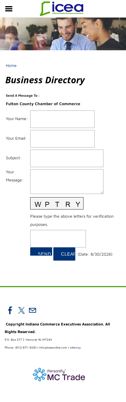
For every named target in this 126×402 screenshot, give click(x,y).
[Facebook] (10, 310)
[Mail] (32, 310)
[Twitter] (21, 310)
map (75, 347)
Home (11, 65)
